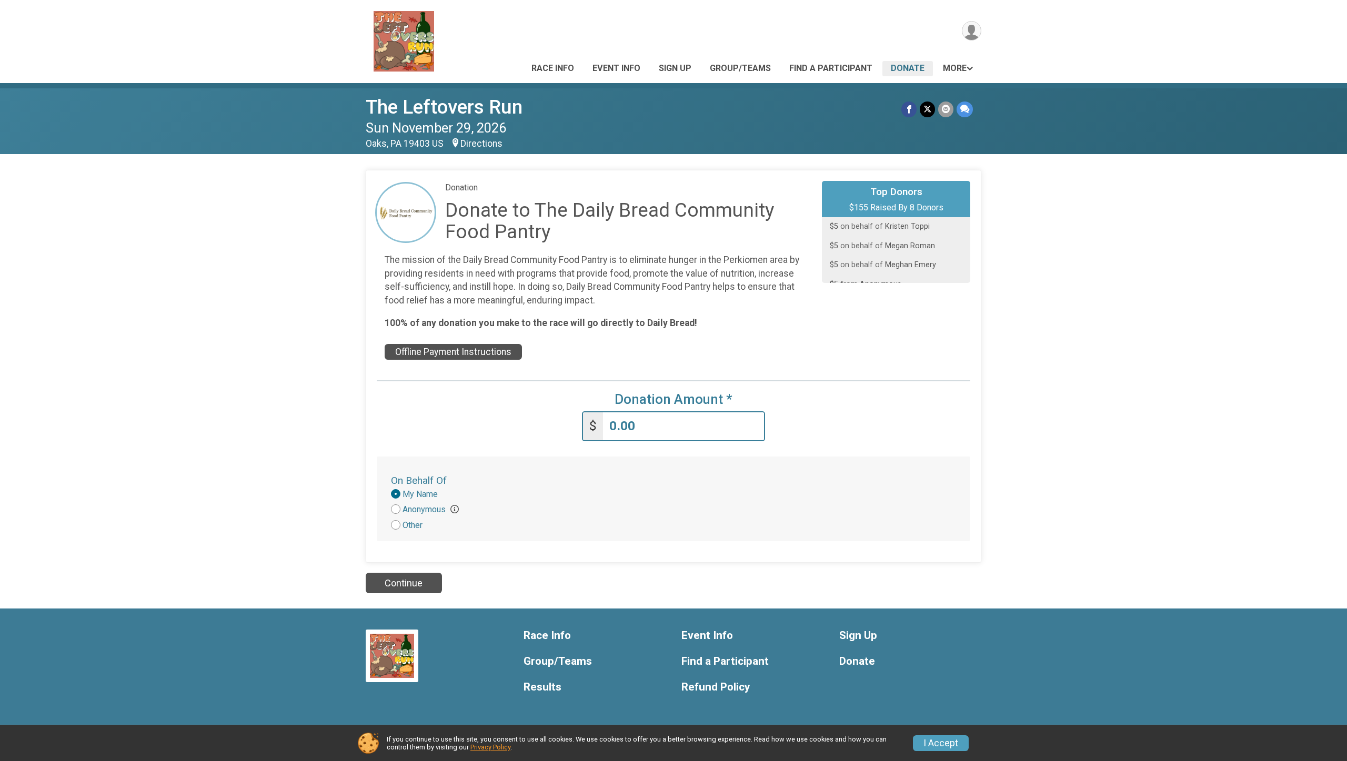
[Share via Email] (945, 109)
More (955, 68)
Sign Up (675, 68)
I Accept (940, 743)
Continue (404, 582)
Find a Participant (830, 68)
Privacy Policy (490, 747)
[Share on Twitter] (927, 109)
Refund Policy (715, 687)
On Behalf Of (419, 480)
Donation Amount (673, 399)
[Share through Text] (965, 109)
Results (542, 687)
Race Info (552, 68)
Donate (907, 68)
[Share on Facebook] (909, 109)
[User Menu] (971, 30)
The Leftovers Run (444, 107)
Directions (481, 143)
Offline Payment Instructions (453, 352)
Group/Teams (740, 68)
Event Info (616, 68)
